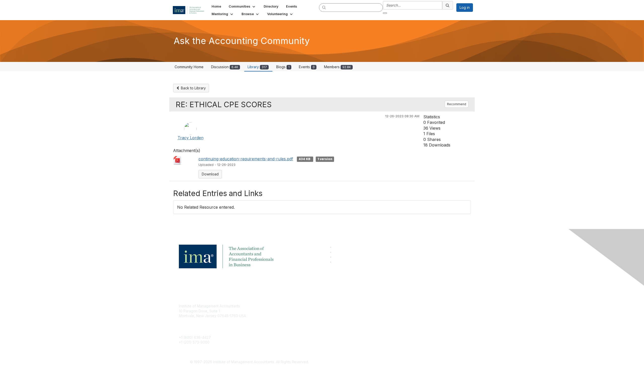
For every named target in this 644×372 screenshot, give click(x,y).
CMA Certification (290, 313)
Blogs (283, 67)
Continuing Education (293, 321)
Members (337, 67)
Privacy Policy (384, 321)
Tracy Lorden (191, 137)
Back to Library (193, 88)
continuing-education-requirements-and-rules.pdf (245, 158)
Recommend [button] (456, 104)
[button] (242, 6)
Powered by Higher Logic (395, 362)
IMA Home (284, 306)
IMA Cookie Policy (387, 306)
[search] (324, 7)
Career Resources (291, 328)
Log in (465, 7)
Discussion (224, 67)
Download (210, 174)
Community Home (189, 67)
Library (257, 67)
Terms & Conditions (388, 313)
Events (307, 67)
